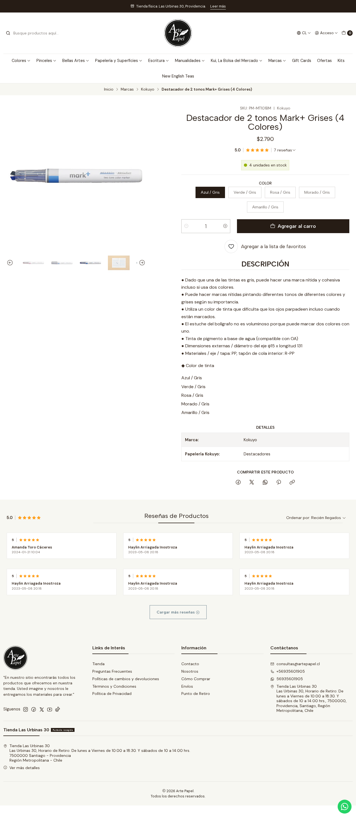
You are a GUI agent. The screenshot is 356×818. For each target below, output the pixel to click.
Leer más (218, 6)
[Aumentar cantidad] (225, 226)
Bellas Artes (73, 60)
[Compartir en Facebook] (238, 483)
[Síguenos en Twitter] (41, 709)
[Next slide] (141, 263)
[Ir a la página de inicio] (178, 33)
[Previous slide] (11, 263)
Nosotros (189, 671)
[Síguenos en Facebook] (33, 709)
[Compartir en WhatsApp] (265, 483)
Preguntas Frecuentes (112, 671)
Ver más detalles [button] (24, 767)
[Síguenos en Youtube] (49, 709)
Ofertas (324, 60)
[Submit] (8, 33)
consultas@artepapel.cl (298, 663)
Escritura (156, 60)
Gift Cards (301, 60)
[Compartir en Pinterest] (278, 483)
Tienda (98, 663)
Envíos (187, 686)
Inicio (108, 89)
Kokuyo (147, 89)
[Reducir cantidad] (186, 226)
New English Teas (178, 76)
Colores (19, 60)
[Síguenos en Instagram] (25, 709)
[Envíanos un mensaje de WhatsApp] (345, 807)
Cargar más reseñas (176, 612)
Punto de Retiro (195, 693)
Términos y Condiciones (114, 686)
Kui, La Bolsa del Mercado (234, 60)
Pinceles (44, 60)
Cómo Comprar (195, 678)
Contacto (190, 663)
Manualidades (188, 60)
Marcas (275, 60)
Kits (341, 60)
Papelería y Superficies (116, 60)
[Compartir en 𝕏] (251, 483)
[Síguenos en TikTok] (57, 709)
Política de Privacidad (112, 693)
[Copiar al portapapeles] (292, 483)
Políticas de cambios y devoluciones (125, 678)
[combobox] (34, 33)
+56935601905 (290, 671)
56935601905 (289, 678)
